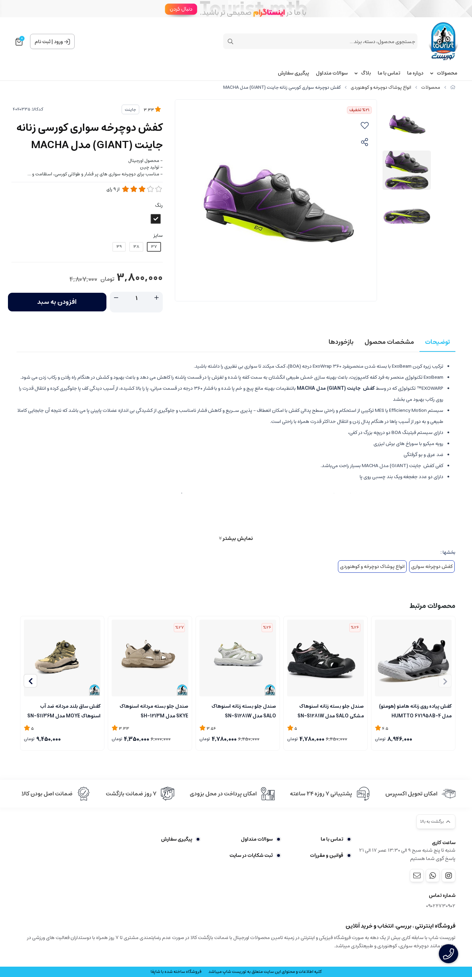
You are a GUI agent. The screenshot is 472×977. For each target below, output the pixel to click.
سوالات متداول (332, 73)
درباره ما (415, 73)
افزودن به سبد (57, 302)
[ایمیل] (417, 875)
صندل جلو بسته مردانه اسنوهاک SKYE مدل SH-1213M (154, 710)
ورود (58, 42)
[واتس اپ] (433, 875)
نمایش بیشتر (237, 538)
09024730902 (440, 906)
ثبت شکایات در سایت (251, 855)
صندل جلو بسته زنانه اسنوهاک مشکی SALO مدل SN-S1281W (331, 710)
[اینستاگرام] (448, 875)
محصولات (447, 73)
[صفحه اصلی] (452, 87)
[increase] (156, 298)
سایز (158, 235)
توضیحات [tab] (437, 342)
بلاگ (366, 73)
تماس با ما (389, 73)
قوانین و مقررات (326, 855)
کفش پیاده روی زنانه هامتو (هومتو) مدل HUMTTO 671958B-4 (415, 710)
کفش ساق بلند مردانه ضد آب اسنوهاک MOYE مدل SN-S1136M (64, 710)
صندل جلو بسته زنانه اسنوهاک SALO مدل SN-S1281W (243, 710)
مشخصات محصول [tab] (389, 342)
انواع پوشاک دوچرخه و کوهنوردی (381, 87)
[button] (30, 681)
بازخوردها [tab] (341, 342)
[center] (230, 41)
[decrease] (116, 298)
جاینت (130, 109)
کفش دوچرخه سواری (432, 566)
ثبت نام (42, 42)
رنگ (159, 205)
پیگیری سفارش (293, 73)
